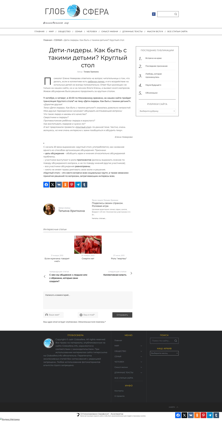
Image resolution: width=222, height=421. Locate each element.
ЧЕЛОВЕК (119, 362)
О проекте (119, 396)
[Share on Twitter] (53, 185)
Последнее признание (156, 66)
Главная (47, 40)
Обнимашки (151, 93)
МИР (116, 346)
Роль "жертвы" (119, 258)
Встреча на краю (153, 58)
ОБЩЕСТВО (120, 351)
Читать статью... (99, 218)
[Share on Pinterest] (72, 185)
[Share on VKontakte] (59, 185)
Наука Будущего (153, 85)
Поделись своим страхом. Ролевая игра (107, 204)
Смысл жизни (121, 367)
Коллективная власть (114, 273)
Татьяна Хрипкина (91, 71)
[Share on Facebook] (46, 185)
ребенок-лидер (96, 81)
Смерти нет (88, 258)
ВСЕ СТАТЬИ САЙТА (123, 378)
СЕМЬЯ (58, 40)
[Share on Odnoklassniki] (65, 185)
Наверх (172, 407)
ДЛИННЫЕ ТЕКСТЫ (123, 372)
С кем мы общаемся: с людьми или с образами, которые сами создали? (68, 276)
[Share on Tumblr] (84, 185)
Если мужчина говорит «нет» (57, 259)
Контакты (119, 391)
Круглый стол (83, 127)
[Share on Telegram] (78, 185)
